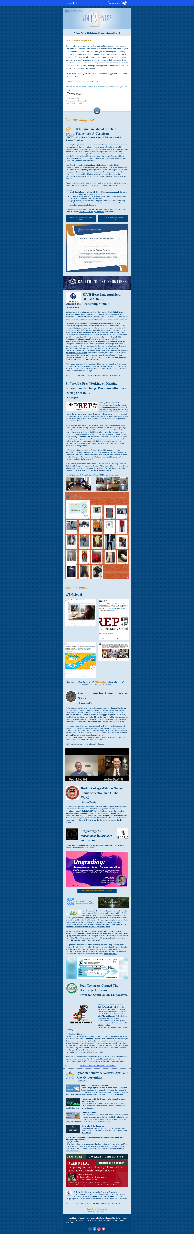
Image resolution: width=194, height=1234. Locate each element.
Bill (101, 475)
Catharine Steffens (86, 212)
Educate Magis (90, 918)
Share (90, 1211)
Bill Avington (72, 397)
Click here (69, 744)
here (77, 76)
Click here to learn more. (100, 1122)
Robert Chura (73, 307)
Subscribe (91, 1209)
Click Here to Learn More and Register (97, 891)
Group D (70, 357)
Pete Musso (99, 212)
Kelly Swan (82, 1081)
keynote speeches (90, 323)
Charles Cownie (89, 801)
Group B (113, 355)
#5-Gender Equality (79, 341)
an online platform (93, 1039)
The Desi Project (108, 1016)
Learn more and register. (85, 1108)
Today (105, 715)
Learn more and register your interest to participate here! (88, 927)
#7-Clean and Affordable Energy (103, 341)
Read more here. (110, 954)
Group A (106, 355)
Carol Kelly (118, 846)
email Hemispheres (77, 192)
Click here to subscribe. (115, 1095)
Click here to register (91, 820)
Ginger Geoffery (86, 702)
